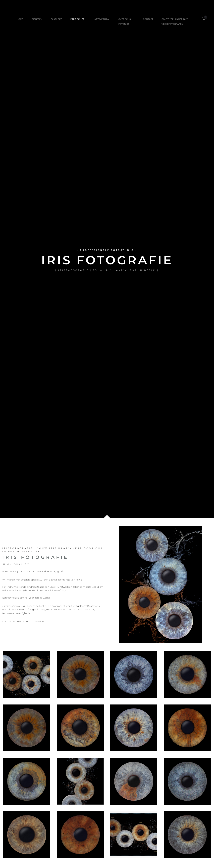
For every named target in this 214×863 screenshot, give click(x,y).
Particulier (77, 19)
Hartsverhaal (101, 19)
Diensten (37, 19)
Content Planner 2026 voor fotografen (175, 21)
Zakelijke (56, 19)
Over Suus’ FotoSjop (124, 21)
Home (20, 19)
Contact (148, 19)
